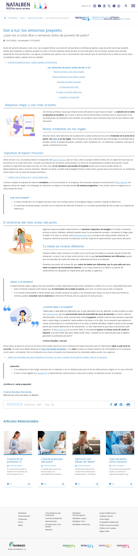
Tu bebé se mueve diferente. (69, 92)
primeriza (62, 329)
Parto (22, 18)
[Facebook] (99, 6)
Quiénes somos (106, 516)
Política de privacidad (109, 525)
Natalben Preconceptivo (79, 514)
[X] (109, 6)
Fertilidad (22, 513)
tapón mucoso (59, 160)
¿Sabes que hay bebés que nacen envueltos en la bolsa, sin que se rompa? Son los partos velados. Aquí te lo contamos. (57, 357)
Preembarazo (24, 516)
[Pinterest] (114, 6)
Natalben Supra (79, 518)
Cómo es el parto (35, 18)
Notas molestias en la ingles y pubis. (69, 77)
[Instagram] (94, 6)
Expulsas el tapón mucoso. (69, 82)
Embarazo (12, 18)
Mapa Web (104, 531)
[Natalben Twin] (104, 546)
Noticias (48, 530)
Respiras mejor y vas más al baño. (69, 71)
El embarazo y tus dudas (53, 526)
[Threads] (104, 6)
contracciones (52, 314)
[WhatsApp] (119, 6)
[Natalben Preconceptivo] (68, 546)
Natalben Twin (79, 521)
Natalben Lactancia (81, 524)
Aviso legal (104, 519)
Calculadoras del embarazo (52, 514)
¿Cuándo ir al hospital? (69, 97)
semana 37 (43, 373)
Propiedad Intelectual (109, 522)
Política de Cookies (108, 528)
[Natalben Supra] (86, 546)
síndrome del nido (82, 235)
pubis (55, 139)
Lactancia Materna (53, 518)
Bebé (20, 525)
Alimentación (51, 521)
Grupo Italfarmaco (108, 513)
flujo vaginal (121, 182)
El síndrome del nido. (69, 87)
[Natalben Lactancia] (122, 546)
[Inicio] (27, 6)
